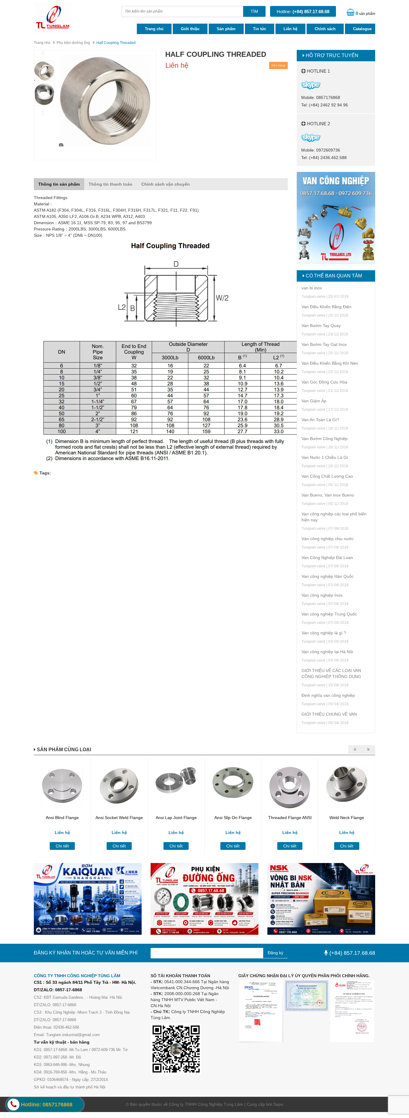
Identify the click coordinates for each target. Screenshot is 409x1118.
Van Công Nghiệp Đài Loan (327, 557)
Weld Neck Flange (346, 817)
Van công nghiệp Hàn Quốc (328, 576)
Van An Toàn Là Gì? (320, 419)
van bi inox (312, 287)
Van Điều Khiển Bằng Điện (327, 306)
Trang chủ (154, 29)
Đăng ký (275, 952)
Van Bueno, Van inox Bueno (328, 495)
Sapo (278, 1104)
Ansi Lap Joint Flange (176, 817)
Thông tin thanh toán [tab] (110, 184)
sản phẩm (365, 13)
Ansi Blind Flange (62, 817)
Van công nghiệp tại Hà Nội (327, 651)
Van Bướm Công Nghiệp (325, 438)
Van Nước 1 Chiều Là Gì (325, 457)
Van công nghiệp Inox (322, 595)
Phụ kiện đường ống (73, 43)
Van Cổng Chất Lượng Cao (327, 476)
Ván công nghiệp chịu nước (328, 538)
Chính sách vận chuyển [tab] (165, 184)
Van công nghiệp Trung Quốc (329, 614)
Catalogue (362, 29)
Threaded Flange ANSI (290, 817)
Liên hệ (290, 29)
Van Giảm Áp (314, 400)
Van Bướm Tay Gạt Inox (324, 344)
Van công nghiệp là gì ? (324, 632)
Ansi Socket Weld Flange (119, 817)
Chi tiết (62, 846)
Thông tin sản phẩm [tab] (59, 184)
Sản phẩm (226, 29)
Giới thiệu (190, 29)
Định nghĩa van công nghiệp (328, 695)
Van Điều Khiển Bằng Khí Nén (330, 363)
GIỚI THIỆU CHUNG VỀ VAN (329, 714)
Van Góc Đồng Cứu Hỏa (324, 382)
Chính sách (325, 29)
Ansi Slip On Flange (233, 817)
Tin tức (259, 29)
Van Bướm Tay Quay (321, 325)
